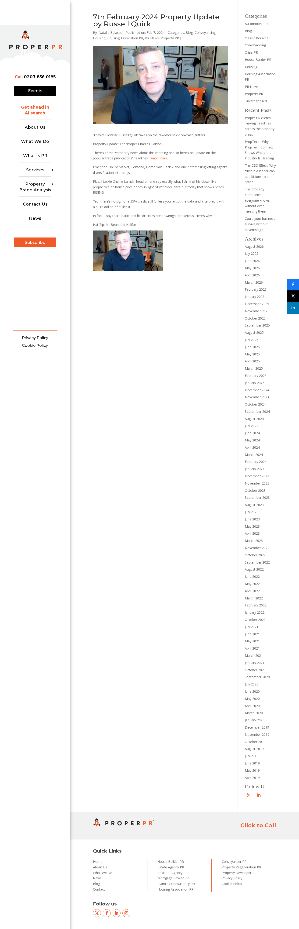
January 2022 (254, 612)
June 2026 (252, 260)
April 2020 (252, 706)
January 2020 (254, 720)
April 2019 (252, 777)
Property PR (170, 38)
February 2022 (256, 605)
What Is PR (35, 155)
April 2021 (252, 648)
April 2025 (252, 361)
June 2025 (252, 347)
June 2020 (252, 691)
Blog (189, 32)
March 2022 (254, 598)
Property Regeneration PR (241, 867)
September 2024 (257, 411)
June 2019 (252, 763)
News (35, 218)
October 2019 (255, 742)
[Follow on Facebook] (107, 913)
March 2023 (254, 540)
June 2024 (252, 433)
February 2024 (256, 461)
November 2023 (257, 483)
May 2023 (252, 526)
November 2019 (257, 734)
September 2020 (257, 677)
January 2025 (254, 383)
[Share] (293, 284)
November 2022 (257, 548)
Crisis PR (251, 52)
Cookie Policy (35, 345)
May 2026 (252, 268)
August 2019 (254, 749)
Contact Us (35, 204)
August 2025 (254, 332)
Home (97, 861)
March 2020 (254, 713)
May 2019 (252, 770)
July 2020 (251, 684)
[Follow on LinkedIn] (259, 795)
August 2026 (254, 246)
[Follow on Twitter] (248, 795)
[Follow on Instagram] (126, 913)
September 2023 (257, 497)
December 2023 (257, 476)
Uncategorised (256, 101)
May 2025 (252, 354)
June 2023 (252, 519)
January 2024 (254, 469)
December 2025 (257, 304)
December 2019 (257, 727)
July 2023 (251, 512)
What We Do (35, 141)
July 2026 (251, 253)
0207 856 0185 (40, 76)
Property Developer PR (239, 873)
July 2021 (251, 627)
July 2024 (251, 425)
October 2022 (255, 555)
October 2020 (255, 670)
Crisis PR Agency (169, 873)
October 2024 (255, 404)
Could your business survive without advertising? (260, 224)
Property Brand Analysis (35, 187)
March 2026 (254, 282)
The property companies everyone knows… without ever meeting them (258, 200)
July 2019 (251, 756)
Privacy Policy (35, 338)
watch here (158, 158)
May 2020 (252, 698)
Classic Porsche (256, 38)
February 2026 (256, 289)
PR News (152, 38)
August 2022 (254, 569)
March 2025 (254, 368)
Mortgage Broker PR (173, 878)
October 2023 (255, 490)
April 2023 (252, 533)
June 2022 (252, 576)
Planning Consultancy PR (176, 883)
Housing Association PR (125, 38)
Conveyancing (205, 32)
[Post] (293, 296)
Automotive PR (256, 23)
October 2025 (255, 318)
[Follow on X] (97, 913)
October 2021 (255, 619)
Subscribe (35, 242)
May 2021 (252, 641)
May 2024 (252, 440)
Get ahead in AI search (35, 110)
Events (35, 90)
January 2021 (254, 663)
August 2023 (254, 504)
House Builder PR (258, 59)
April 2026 (252, 275)
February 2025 (256, 375)
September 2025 (257, 325)
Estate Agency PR (170, 867)
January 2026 (254, 296)
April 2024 (252, 447)
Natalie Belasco (110, 32)
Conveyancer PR (234, 861)
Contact (99, 889)
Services (35, 169)
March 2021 (254, 655)
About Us (35, 127)
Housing (99, 38)
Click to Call (258, 825)
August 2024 (254, 418)
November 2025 (257, 311)
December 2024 (257, 390)
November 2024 (257, 397)
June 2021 (252, 634)
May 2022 (252, 583)
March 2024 (254, 454)
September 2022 (257, 562)
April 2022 (252, 591)
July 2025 (251, 339)
